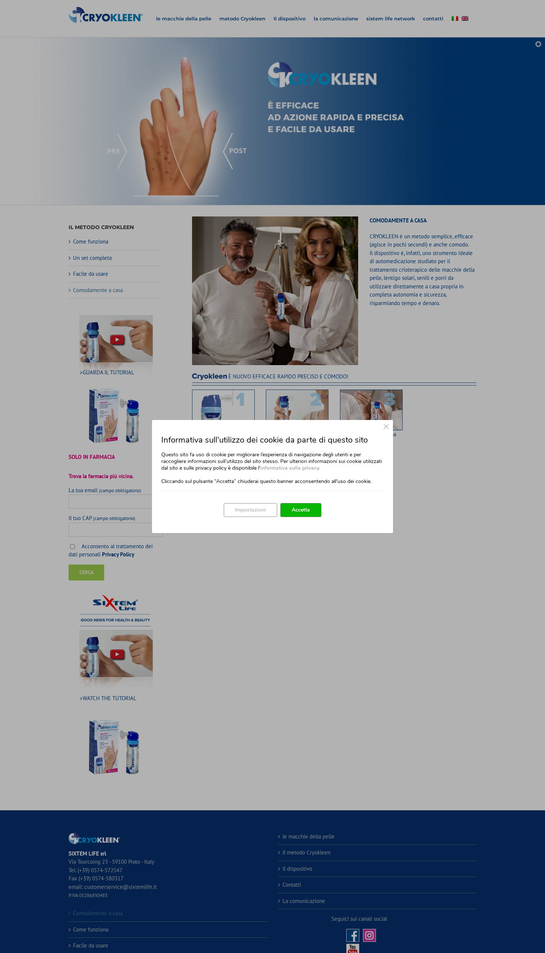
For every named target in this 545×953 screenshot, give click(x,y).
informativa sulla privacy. (290, 467)
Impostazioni (250, 509)
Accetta (301, 509)
